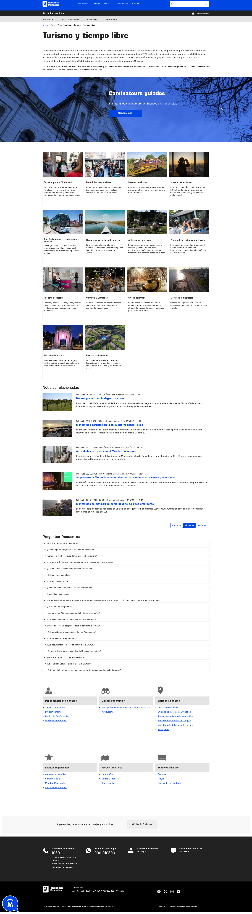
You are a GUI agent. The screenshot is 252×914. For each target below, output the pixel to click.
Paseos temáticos (137, 182)
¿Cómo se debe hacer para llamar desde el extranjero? (72, 556)
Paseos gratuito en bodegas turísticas (100, 398)
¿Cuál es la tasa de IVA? (58, 581)
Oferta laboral (122, 3)
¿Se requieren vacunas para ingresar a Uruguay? (69, 664)
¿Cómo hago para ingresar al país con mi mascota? (70, 549)
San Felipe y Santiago (56, 787)
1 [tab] (123, 139)
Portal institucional (53, 13)
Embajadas (163, 729)
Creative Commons (107, 906)
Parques (162, 774)
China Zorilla (107, 783)
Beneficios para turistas (98, 182)
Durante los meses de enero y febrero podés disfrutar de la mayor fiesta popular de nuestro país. (103, 305)
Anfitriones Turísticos (139, 240)
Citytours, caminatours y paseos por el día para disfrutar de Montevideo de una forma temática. (146, 190)
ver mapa (141, 851)
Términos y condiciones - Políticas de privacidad (177, 906)
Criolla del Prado (136, 297)
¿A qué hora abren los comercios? (62, 543)
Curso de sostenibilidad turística (103, 240)
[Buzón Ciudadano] (142, 824)
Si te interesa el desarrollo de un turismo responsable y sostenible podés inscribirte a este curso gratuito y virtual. (104, 249)
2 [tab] (126, 139)
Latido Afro (107, 774)
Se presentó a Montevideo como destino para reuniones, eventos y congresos (125, 477)
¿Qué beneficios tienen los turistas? (63, 638)
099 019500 (104, 853)
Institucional (82, 3)
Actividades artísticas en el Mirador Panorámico (106, 451)
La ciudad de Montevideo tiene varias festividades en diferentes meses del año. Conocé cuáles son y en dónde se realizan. (103, 364)
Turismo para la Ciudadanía (58, 182)
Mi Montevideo (203, 13)
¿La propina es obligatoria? (59, 606)
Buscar (205, 4)
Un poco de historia (54, 355)
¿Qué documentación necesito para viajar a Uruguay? (71, 645)
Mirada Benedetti (110, 778)
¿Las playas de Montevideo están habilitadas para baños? (73, 613)
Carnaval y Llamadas (97, 297)
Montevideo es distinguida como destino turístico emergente (115, 503)
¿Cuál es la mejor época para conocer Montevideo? (70, 568)
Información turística (56, 720)
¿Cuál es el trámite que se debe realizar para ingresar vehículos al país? (80, 562)
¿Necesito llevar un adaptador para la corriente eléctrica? (73, 625)
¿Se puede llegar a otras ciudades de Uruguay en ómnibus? (74, 651)
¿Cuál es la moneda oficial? (59, 575)
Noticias (107, 3)
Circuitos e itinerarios (181, 297)
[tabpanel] (126, 109)
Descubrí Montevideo (168, 707)
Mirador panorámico (180, 182)
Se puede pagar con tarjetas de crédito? (66, 657)
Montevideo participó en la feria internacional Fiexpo (109, 424)
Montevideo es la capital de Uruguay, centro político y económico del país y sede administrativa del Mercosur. (61, 363)
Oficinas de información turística (174, 711)
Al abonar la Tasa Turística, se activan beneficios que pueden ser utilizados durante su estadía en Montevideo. (103, 190)
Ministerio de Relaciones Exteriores (175, 725)
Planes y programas (70, 19)
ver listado (184, 851)
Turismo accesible (53, 297)
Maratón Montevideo (55, 783)
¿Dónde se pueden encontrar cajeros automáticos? (70, 587)
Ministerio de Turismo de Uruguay (174, 720)
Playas (161, 778)
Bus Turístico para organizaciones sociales (61, 240)
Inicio (45, 25)
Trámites (96, 3)
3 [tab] (128, 139)
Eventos (135, 3)
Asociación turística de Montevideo (175, 716)
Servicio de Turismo (55, 707)
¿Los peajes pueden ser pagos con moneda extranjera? (72, 619)
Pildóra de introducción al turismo (188, 240)
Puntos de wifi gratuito (169, 783)
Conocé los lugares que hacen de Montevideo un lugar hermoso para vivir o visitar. (188, 305)
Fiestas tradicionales (97, 355)
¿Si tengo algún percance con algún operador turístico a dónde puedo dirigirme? (84, 670)
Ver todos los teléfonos (63, 867)
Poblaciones (92, 19)
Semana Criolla (52, 778)
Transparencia (111, 19)
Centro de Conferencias (57, 716)
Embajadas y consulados (58, 594)
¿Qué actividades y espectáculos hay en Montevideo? (71, 632)
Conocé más (125, 112)
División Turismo (53, 711)
